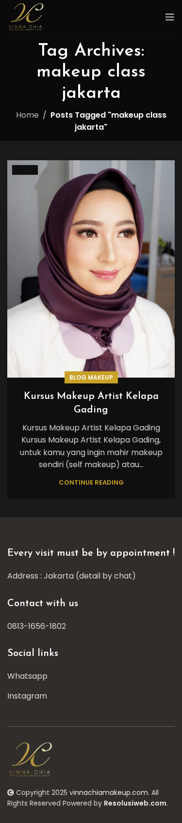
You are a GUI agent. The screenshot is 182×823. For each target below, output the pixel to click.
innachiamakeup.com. (111, 792)
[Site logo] (27, 16)
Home (27, 115)
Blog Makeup (91, 377)
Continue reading (91, 482)
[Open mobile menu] (170, 17)
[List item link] (91, 626)
